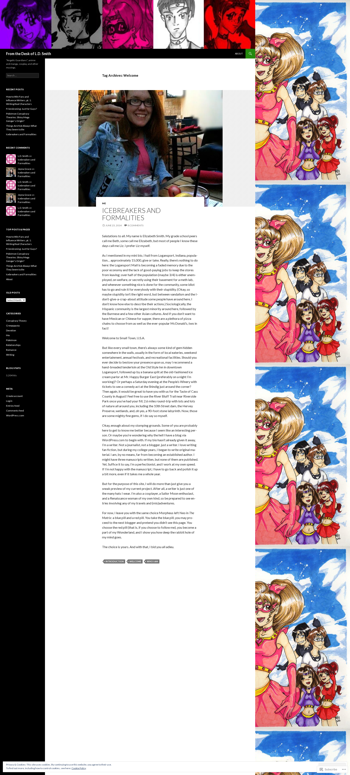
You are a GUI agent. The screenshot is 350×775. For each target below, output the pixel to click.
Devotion (11, 330)
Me (104, 203)
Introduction (115, 561)
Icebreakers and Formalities (131, 214)
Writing (10, 354)
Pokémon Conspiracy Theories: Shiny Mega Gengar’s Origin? (17, 117)
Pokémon (11, 340)
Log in (9, 400)
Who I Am (152, 561)
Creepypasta (13, 325)
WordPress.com (15, 415)
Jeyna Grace (24, 168)
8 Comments (135, 225)
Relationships (13, 345)
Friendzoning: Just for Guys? (21, 108)
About (239, 53)
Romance (11, 349)
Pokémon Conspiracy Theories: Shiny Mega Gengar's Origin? (17, 257)
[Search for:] (22, 75)
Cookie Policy (78, 768)
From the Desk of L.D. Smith (28, 53)
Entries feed (12, 405)
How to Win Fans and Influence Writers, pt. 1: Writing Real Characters (19, 100)
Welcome (135, 561)
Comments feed (15, 410)
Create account (14, 396)
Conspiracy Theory (16, 320)
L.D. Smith (23, 155)
